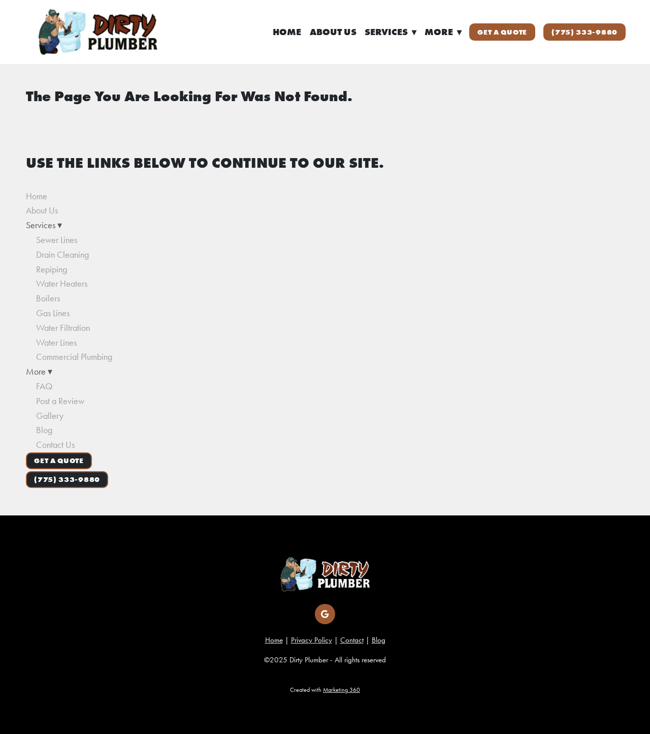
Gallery (49, 415)
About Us (333, 32)
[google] (325, 614)
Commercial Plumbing (74, 356)
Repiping (51, 269)
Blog (44, 430)
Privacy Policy (311, 640)
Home (287, 32)
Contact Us (55, 444)
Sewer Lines (56, 240)
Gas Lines (53, 313)
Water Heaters (61, 283)
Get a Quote (502, 32)
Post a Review (60, 401)
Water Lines (56, 342)
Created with (325, 689)
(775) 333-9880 (584, 32)
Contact (352, 640)
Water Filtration (63, 327)
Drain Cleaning (62, 254)
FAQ (44, 386)
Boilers (48, 298)
